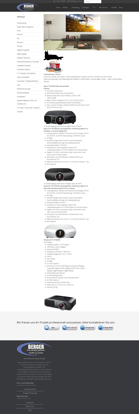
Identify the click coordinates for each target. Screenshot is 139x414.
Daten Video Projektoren (25, 27)
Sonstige (19, 46)
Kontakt (113, 7)
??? (94, 7)
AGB (29, 410)
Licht (18, 85)
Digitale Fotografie (23, 50)
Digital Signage (22, 54)
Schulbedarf (21, 97)
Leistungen (85, 7)
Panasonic (20, 42)
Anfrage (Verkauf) (30, 389)
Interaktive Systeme (23, 69)
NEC (18, 38)
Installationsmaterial (24, 66)
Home (58, 7)
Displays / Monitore (23, 58)
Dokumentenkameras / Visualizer (28, 62)
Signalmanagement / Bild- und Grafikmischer (27, 102)
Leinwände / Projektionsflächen (27, 81)
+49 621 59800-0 (61, 1)
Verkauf (65, 7)
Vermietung (75, 7)
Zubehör (20, 112)
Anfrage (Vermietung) (30, 393)
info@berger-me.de (76, 1)
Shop (120, 7)
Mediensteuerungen (24, 89)
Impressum (30, 402)
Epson (19, 30)
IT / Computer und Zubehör (26, 73)
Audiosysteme (21, 23)
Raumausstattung (23, 93)
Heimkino (20, 34)
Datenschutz (30, 406)
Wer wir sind (103, 7)
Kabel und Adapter (23, 77)
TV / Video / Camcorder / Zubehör (28, 108)
